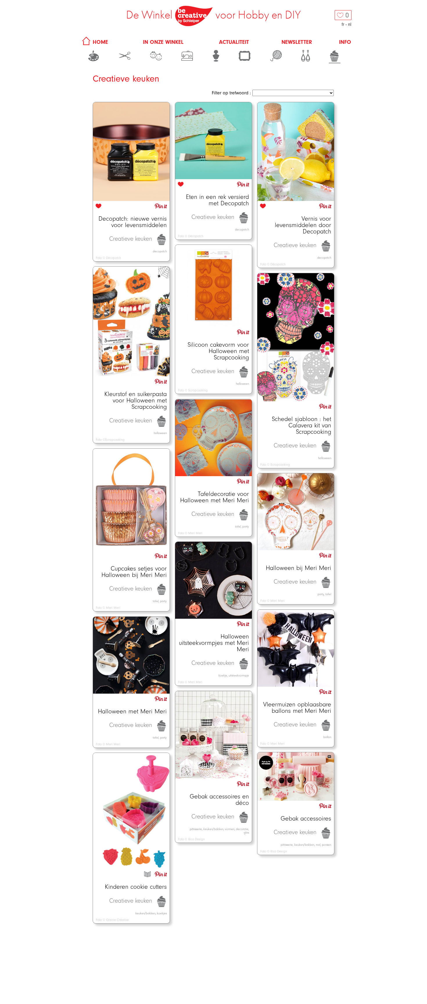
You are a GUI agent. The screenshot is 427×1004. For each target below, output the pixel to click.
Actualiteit (234, 42)
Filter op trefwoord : (231, 93)
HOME (99, 42)
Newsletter (296, 42)
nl (349, 24)
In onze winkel (163, 42)
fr (343, 24)
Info (345, 42)
